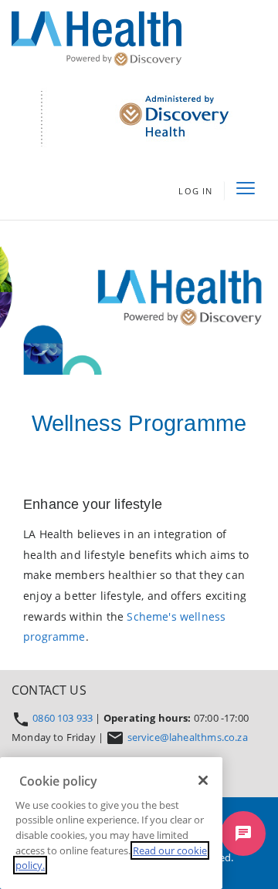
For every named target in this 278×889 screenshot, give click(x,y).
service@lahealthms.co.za (187, 737)
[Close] (203, 780)
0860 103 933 (63, 718)
